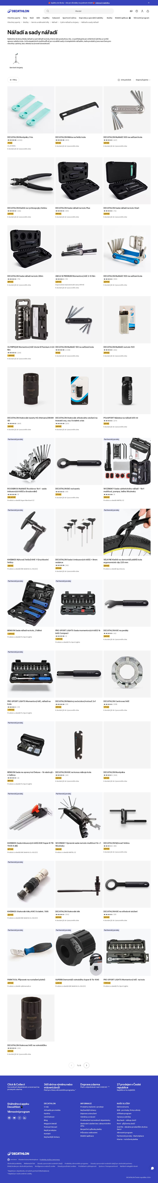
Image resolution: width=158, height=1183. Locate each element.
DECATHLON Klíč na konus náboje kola (73, 772)
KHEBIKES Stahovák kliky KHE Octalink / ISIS (27, 911)
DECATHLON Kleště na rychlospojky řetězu (27, 208)
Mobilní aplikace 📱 (123, 18)
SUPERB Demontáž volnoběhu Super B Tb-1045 (77, 979)
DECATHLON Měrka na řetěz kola (70, 137)
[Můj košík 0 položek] (148, 11)
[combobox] (143, 80)
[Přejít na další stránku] (86, 1065)
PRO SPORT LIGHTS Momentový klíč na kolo (124, 979)
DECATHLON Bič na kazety (67, 489)
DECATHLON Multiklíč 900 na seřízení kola (123, 276)
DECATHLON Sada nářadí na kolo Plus (72, 208)
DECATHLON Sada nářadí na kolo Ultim (25, 276)
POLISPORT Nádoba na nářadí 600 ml (121, 418)
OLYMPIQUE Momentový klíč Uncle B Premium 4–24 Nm (30, 348)
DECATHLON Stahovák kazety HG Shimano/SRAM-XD (30, 419)
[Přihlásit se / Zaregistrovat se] (142, 11)
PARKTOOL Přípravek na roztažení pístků (26, 979)
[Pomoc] (136, 11)
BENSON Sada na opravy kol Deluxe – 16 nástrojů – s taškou (30, 773)
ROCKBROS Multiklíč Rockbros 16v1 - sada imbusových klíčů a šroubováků (27, 490)
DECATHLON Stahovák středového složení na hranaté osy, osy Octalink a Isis (76, 419)
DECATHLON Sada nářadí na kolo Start (121, 208)
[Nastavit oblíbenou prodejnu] (131, 11)
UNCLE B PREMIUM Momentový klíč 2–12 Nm (75, 276)
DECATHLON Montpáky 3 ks (20, 137)
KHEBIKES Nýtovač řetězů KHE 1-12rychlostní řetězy (28, 561)
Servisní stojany (16, 68)
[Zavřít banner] (149, 3)
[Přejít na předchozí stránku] (71, 1065)
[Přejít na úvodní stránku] (18, 11)
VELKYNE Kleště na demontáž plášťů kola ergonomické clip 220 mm (123, 561)
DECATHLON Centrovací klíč (116, 701)
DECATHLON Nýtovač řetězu (117, 843)
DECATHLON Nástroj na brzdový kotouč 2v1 (75, 701)
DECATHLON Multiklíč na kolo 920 (119, 347)
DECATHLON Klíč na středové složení (120, 911)
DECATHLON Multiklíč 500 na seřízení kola (123, 137)
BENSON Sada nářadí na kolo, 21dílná (24, 630)
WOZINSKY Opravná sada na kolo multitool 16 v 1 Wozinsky (78, 844)
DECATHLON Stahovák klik (67, 911)
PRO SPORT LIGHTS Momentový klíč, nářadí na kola (29, 702)
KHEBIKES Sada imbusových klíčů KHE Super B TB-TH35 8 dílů (30, 844)
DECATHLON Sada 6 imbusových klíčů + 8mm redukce (76, 561)
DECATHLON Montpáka (114, 772)
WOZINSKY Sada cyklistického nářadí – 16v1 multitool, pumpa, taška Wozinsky (124, 490)
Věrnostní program (141, 18)
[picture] (30, 109)
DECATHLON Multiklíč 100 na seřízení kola (74, 347)
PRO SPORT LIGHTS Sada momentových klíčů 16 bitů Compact (78, 631)
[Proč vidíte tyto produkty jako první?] (119, 80)
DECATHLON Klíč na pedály (116, 630)
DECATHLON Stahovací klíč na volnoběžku (27, 1045)
